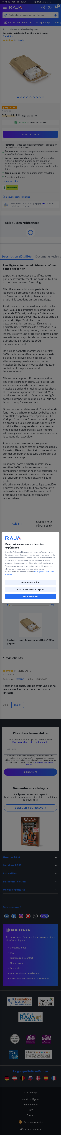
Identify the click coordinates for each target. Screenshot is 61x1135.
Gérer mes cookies (31, 582)
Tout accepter (30, 596)
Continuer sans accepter (30, 589)
